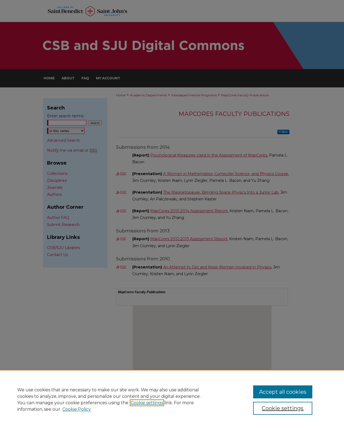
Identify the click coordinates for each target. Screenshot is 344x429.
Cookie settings (147, 402)
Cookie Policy (76, 409)
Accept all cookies (282, 392)
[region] (172, 399)
